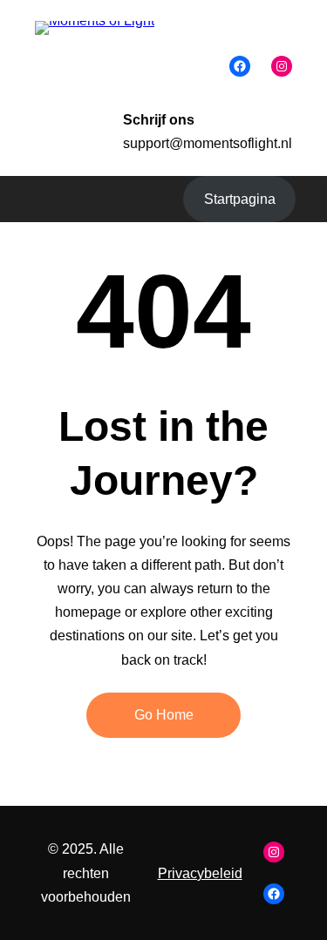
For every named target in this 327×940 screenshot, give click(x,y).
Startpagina (240, 199)
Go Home (164, 714)
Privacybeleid (200, 873)
